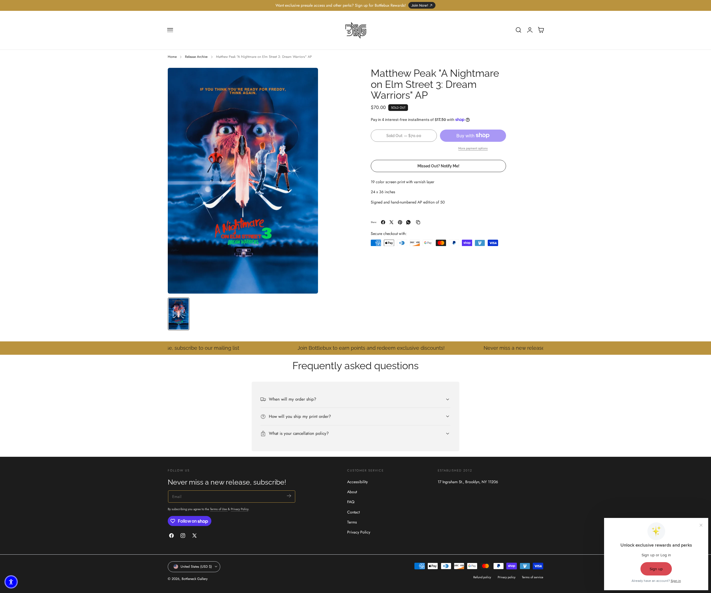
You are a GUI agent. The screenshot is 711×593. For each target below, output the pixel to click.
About (352, 492)
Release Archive (196, 56)
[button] (170, 30)
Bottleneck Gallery (194, 578)
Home (172, 56)
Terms (352, 522)
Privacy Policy (239, 509)
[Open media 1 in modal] (308, 77)
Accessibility (357, 482)
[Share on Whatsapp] (408, 222)
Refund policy (482, 577)
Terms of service (532, 577)
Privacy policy (506, 577)
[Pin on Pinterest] (400, 222)
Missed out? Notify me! (438, 165)
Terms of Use (219, 509)
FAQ (350, 502)
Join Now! (419, 5)
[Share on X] (391, 222)
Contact (353, 512)
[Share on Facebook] (383, 222)
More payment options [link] (473, 148)
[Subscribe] (289, 496)
